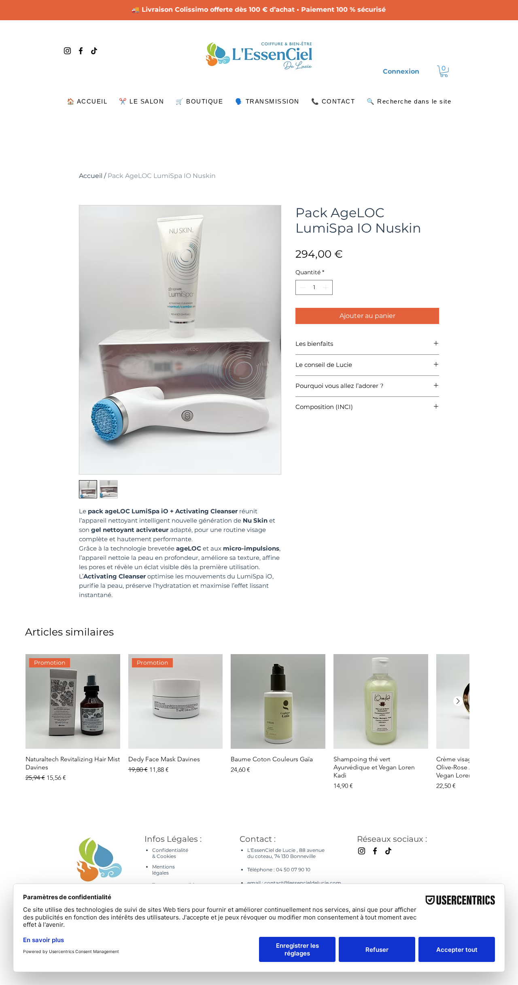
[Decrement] (302, 287)
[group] (247, 722)
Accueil (90, 176)
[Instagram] (67, 50)
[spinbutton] (314, 287)
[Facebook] (80, 50)
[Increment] (326, 287)
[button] (444, 71)
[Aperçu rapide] (278, 701)
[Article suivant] (458, 701)
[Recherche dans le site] (448, 50)
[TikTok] (94, 50)
